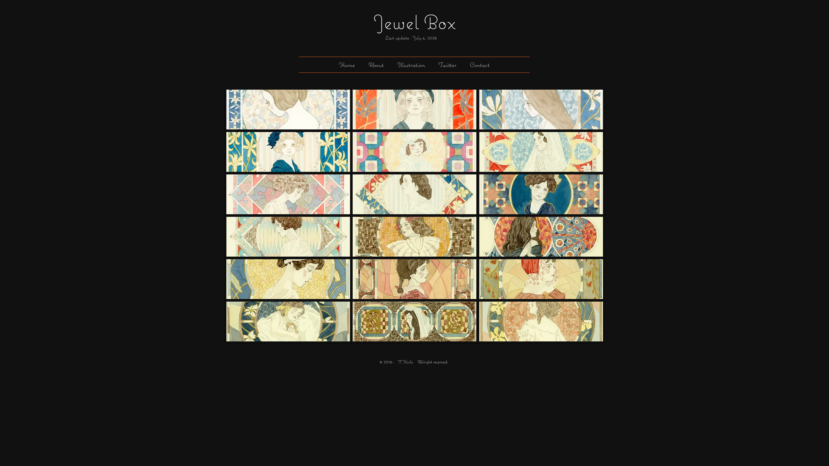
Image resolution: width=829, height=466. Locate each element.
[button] (411, 64)
